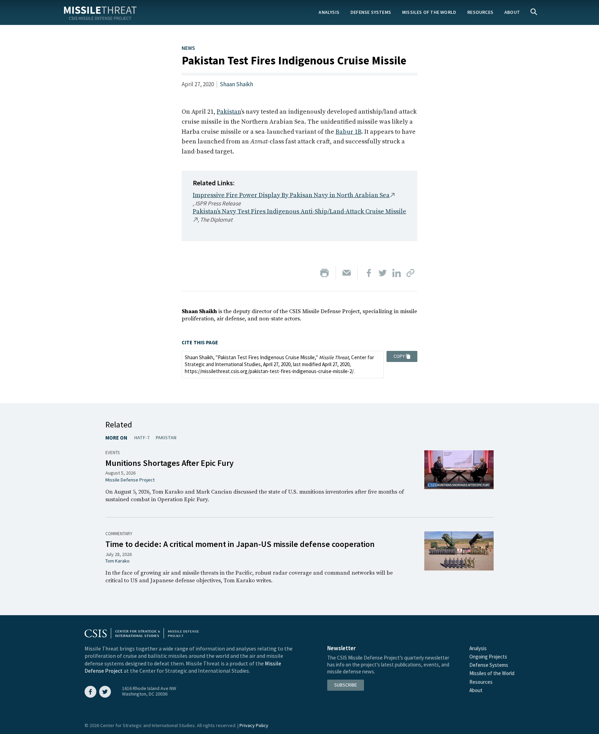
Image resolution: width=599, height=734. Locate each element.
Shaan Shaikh (236, 84)
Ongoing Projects (488, 656)
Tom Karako (117, 561)
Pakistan (229, 112)
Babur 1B (348, 132)
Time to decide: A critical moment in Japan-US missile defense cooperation (240, 544)
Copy (399, 356)
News (188, 48)
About (512, 12)
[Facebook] (369, 273)
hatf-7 (141, 437)
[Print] (324, 273)
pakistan (166, 437)
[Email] (347, 273)
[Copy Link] (410, 273)
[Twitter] (383, 273)
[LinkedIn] (396, 273)
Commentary (118, 534)
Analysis (329, 12)
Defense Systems (370, 12)
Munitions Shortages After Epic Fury (169, 463)
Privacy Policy (254, 725)
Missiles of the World (429, 12)
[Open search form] (534, 12)
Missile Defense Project (130, 480)
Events (112, 453)
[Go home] (100, 12)
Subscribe (345, 685)
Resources (480, 12)
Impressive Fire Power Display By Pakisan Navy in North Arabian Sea (291, 195)
